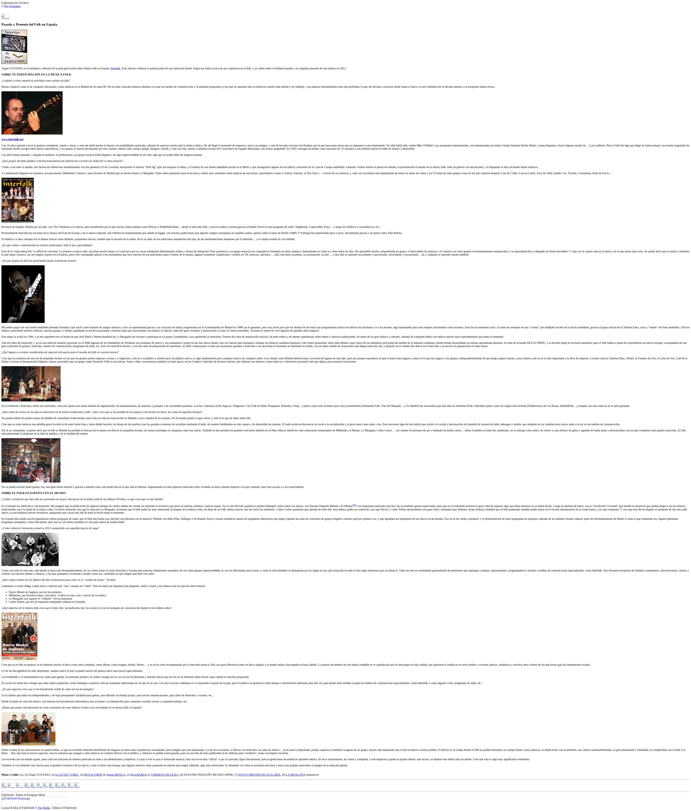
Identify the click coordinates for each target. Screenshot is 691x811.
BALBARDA (139, 774)
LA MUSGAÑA (295, 774)
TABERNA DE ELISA (164, 774)
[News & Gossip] (33, 786)
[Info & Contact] (77, 786)
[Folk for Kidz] (57, 786)
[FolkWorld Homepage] (4, 786)
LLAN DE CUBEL (67, 774)
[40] (354, 505)
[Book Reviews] (51, 786)
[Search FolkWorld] (70, 786)
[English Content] (20, 786)
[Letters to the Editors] (39, 786)
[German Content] (11, 786)
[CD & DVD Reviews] (45, 786)
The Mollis (44, 807)
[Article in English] (5, 18)
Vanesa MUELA (115, 774)
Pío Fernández (12, 6)
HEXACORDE (93, 774)
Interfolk (115, 68)
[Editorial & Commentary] (27, 786)
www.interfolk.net (12, 139)
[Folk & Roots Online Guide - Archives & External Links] (64, 786)
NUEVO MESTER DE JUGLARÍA (259, 774)
